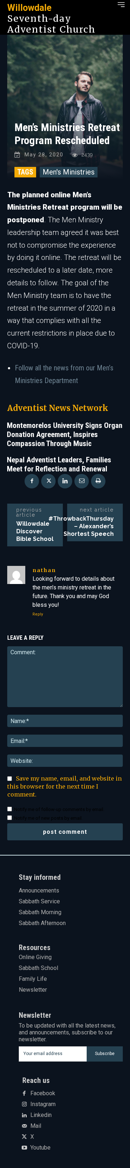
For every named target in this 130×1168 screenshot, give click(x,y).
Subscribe (104, 1053)
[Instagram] (24, 1104)
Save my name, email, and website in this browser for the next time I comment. (64, 786)
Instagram (43, 1104)
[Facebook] (32, 481)
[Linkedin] (65, 481)
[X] (48, 481)
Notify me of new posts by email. (48, 818)
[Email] (81, 481)
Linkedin (41, 1115)
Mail (35, 1126)
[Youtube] (24, 1148)
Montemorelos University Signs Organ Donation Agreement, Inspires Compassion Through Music (64, 434)
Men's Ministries (69, 172)
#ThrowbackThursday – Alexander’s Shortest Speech (81, 526)
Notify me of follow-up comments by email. (59, 809)
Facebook (42, 1093)
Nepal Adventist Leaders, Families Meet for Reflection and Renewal (59, 464)
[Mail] (24, 1126)
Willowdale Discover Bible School (34, 531)
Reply (37, 614)
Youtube (40, 1148)
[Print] (98, 481)
